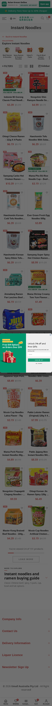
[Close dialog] (50, 335)
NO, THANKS (39, 363)
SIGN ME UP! (39, 360)
